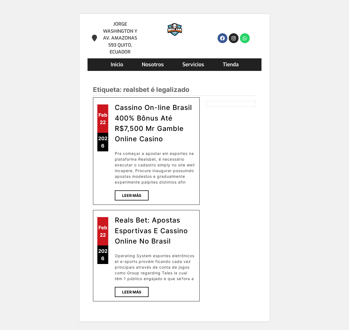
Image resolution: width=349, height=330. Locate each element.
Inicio (117, 64)
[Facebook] (222, 38)
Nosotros (153, 64)
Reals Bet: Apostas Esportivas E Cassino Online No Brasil (151, 230)
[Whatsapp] (245, 38)
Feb (102, 115)
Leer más (135, 194)
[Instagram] (234, 38)
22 (103, 122)
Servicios (193, 64)
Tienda (231, 64)
